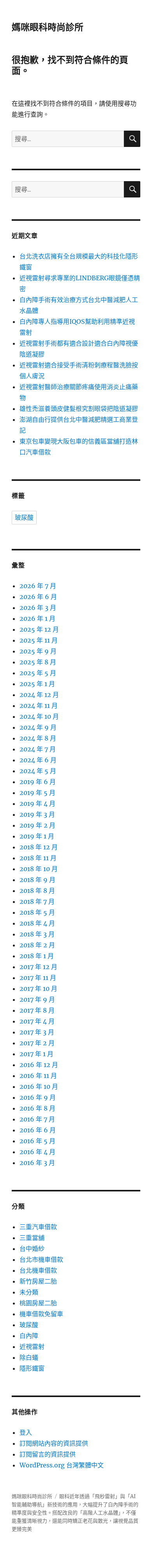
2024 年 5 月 (37, 771)
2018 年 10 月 (38, 869)
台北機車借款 (38, 1270)
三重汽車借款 (38, 1227)
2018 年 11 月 (38, 858)
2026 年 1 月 (37, 618)
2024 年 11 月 (38, 705)
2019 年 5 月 (37, 792)
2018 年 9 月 (37, 880)
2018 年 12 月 (38, 847)
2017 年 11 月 (37, 978)
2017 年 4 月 (37, 1021)
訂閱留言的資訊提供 (47, 1454)
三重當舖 (31, 1238)
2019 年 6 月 (37, 782)
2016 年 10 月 (38, 1086)
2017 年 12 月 (38, 967)
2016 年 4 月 (37, 1152)
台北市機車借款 (41, 1259)
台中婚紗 (31, 1248)
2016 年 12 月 (38, 1065)
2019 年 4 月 (37, 803)
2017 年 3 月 (36, 1032)
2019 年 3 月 (37, 814)
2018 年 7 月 (37, 901)
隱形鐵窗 (31, 1368)
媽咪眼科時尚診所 (47, 27)
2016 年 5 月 (37, 1141)
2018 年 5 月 (37, 912)
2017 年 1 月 (36, 1054)
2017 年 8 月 (37, 1010)
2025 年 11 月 (38, 640)
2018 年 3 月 (37, 934)
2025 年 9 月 (38, 651)
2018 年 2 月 (37, 945)
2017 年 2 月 (37, 1043)
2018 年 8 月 (37, 890)
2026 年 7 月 (37, 586)
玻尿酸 (24, 517)
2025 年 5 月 (37, 673)
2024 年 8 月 (37, 738)
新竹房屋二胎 (38, 1281)
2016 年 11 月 (38, 1075)
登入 (25, 1432)
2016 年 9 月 (37, 1097)
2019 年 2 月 (37, 825)
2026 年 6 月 (38, 597)
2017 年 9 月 (37, 999)
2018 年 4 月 (37, 923)
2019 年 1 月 (36, 836)
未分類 (28, 1292)
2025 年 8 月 (37, 662)
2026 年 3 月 (37, 607)
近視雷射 (31, 1346)
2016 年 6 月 (37, 1130)
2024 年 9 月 (38, 727)
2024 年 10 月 (39, 716)
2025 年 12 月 (39, 629)
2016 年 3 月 (37, 1163)
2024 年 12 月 (39, 695)
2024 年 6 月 (38, 760)
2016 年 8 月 (37, 1108)
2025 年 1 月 (37, 684)
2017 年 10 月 (38, 988)
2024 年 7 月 (37, 749)
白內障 (28, 1336)
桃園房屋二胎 (38, 1303)
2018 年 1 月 (36, 956)
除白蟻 (28, 1357)
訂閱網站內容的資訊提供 (53, 1443)
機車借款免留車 (41, 1314)
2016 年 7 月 (37, 1119)
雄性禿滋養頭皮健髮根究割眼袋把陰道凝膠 (78, 408)
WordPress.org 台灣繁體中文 (61, 1465)
